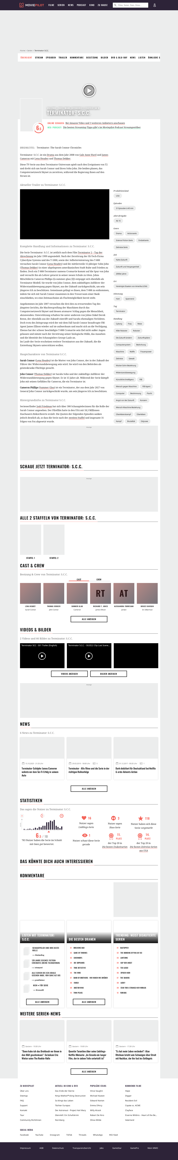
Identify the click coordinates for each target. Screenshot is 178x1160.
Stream (39, 57)
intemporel (39, 967)
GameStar (117, 1148)
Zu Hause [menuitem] (103, 5)
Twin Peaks (78, 992)
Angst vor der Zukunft (125, 400)
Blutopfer (124, 947)
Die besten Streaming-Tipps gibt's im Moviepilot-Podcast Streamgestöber (102, 127)
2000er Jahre (121, 273)
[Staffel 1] (30, 540)
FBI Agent (146, 386)
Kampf (118, 421)
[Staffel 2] (54, 540)
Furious (123, 992)
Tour (22, 1115)
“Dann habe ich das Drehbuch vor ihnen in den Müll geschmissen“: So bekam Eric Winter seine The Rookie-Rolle (42, 1055)
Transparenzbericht (82, 1148)
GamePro (134, 1148)
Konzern (143, 400)
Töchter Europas (62, 1105)
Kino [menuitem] (91, 5)
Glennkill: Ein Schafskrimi (67, 1115)
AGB (41, 1148)
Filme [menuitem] (51, 5)
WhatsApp (98, 1135)
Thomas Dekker (62, 158)
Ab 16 (118, 220)
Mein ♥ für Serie (40, 985)
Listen (141, 57)
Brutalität (131, 421)
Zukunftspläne (144, 337)
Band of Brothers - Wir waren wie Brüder (91, 977)
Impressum (25, 1148)
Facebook (24, 1135)
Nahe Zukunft (121, 259)
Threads (82, 1135)
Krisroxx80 (40, 990)
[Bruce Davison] (147, 593)
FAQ (22, 1100)
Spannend (130, 298)
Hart (118, 298)
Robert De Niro (97, 1115)
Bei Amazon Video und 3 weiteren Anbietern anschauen (95, 123)
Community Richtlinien (30, 1120)
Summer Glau (47, 387)
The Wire (77, 972)
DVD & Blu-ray (119, 57)
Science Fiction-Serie (124, 240)
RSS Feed (113, 1135)
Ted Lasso (124, 967)
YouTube (39, 1135)
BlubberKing (39, 955)
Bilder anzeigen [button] (108, 673)
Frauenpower (146, 351)
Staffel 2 (54, 557)
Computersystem (123, 344)
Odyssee (144, 421)
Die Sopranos (79, 962)
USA (117, 196)
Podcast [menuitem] (81, 5)
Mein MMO (153, 1148)
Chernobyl (78, 957)
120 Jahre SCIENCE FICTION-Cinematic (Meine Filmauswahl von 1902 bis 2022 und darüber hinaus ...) (46, 964)
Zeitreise (119, 358)
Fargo (76, 982)
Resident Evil (131, 1100)
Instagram (55, 1135)
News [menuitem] (71, 5)
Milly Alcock (95, 1110)
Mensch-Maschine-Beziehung (128, 407)
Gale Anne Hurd (88, 154)
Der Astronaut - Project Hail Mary (70, 1110)
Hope (127, 1091)
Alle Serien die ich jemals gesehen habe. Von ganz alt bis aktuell (46, 975)
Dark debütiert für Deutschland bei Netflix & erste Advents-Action (136, 770)
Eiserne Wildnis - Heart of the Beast (141, 1115)
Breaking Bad (79, 947)
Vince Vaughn (96, 1091)
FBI (140, 379)
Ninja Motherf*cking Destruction (70, 1095)
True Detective (80, 967)
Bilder (104, 57)
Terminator (120, 311)
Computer (120, 393)
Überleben (141, 414)
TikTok (69, 1135)
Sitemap (24, 1095)
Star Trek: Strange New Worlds (133, 987)
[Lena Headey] (30, 593)
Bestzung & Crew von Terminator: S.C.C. (44, 574)
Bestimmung (135, 393)
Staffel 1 (30, 557)
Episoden (51, 57)
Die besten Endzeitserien (115, 846)
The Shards (125, 977)
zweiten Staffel (77, 417)
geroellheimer (40, 980)
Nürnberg (59, 1120)
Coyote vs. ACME (132, 1105)
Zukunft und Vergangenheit (127, 266)
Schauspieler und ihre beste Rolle (45, 949)
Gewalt (131, 358)
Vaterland (129, 1120)
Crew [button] (99, 579)
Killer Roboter (121, 330)
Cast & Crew (32, 565)
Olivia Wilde (95, 1120)
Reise (140, 323)
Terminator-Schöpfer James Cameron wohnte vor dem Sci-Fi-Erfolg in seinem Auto (40, 772)
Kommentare (77, 57)
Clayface (129, 1110)
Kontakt (23, 1110)
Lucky (123, 982)
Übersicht (26, 57)
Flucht (149, 393)
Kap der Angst (126, 962)
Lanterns (124, 957)
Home (22, 50)
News (133, 57)
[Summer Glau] (77, 593)
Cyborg (119, 323)
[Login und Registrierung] (154, 5)
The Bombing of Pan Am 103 (131, 952)
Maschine (120, 351)
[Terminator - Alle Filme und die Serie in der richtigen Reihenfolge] (89, 747)
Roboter (136, 330)
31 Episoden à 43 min (124, 208)
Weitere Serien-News (40, 1013)
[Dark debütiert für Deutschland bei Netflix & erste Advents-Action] (136, 747)
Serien (29, 50)
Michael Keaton (97, 1095)
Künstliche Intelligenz (125, 379)
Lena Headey (41, 158)
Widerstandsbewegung (125, 372)
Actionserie (132, 233)
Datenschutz (58, 1148)
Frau (130, 323)
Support (24, 1105)
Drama (119, 233)
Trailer (63, 57)
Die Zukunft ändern (124, 337)
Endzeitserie (144, 240)
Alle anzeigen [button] (89, 619)
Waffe (132, 351)
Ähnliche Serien (157, 57)
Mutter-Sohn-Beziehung (126, 365)
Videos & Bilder (35, 629)
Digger (128, 1095)
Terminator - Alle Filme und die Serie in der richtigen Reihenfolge (89, 770)
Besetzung (92, 57)
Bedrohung (141, 344)
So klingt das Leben (64, 1100)
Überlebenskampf (123, 414)
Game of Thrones (80, 952)
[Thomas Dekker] (53, 593)
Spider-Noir (125, 972)
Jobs (102, 1148)
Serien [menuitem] (61, 5)
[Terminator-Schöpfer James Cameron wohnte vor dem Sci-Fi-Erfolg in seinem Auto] (42, 747)
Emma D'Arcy (96, 1105)
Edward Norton (97, 1100)
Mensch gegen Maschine (126, 386)
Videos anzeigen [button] (69, 673)
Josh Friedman (44, 406)
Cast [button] (79, 579)
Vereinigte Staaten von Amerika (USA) (131, 286)
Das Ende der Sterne (64, 1091)
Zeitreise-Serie (122, 247)
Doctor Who (79, 987)
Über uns (24, 1091)
